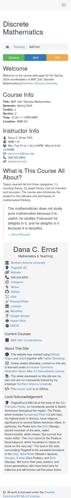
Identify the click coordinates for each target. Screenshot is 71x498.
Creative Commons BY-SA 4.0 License (29, 494)
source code (24, 389)
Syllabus (14, 58)
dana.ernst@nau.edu (21, 153)
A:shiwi (20, 458)
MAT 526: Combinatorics (26, 340)
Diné (45, 426)
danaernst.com (17, 161)
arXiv (13, 296)
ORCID (14, 325)
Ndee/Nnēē (27, 454)
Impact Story (18, 321)
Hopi (30, 438)
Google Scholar (20, 316)
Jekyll (22, 358)
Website (16, 272)
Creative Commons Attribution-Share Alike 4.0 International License (34, 369)
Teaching (19, 47)
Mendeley (16, 311)
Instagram (17, 282)
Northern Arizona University (40, 83)
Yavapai (10, 458)
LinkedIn (16, 306)
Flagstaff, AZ (19, 268)
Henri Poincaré (20, 234)
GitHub (15, 292)
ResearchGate (19, 301)
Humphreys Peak (34, 414)
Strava (15, 287)
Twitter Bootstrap (54, 358)
